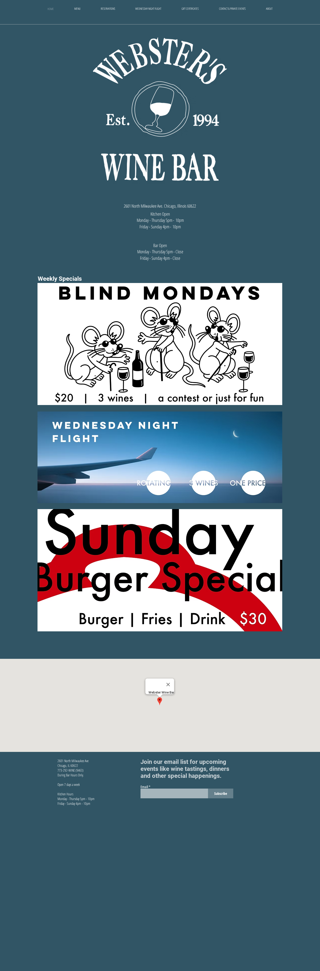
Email (144, 787)
